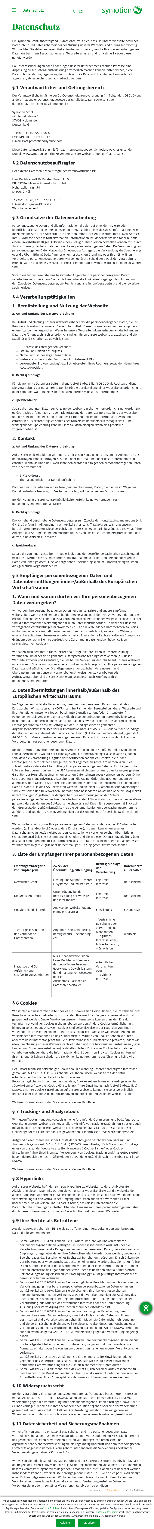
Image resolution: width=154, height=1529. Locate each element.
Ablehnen (65, 1522)
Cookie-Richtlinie (135, 1490)
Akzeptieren (89, 1522)
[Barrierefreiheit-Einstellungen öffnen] (146, 1308)
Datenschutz (113, 1490)
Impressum (94, 1490)
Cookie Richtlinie (83, 1102)
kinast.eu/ (31, 208)
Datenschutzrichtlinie (107, 1512)
